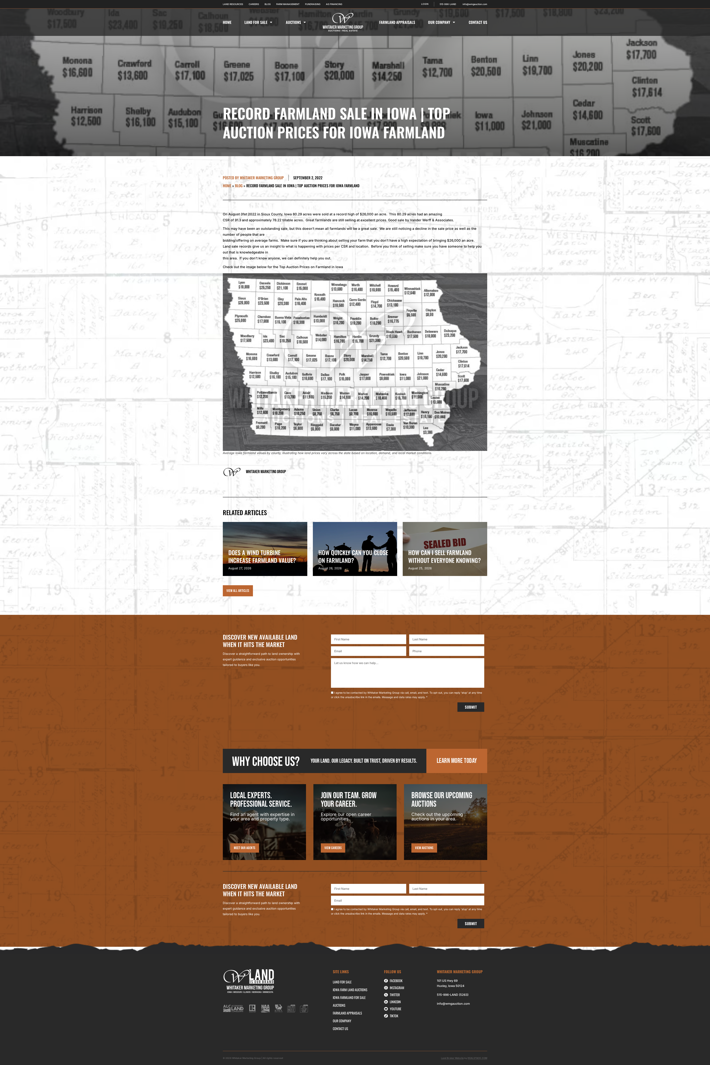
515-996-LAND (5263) (453, 995)
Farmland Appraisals (397, 22)
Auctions (293, 22)
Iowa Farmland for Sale (349, 997)
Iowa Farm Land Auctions (350, 989)
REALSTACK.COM (477, 1058)
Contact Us (478, 22)
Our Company (439, 22)
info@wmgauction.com (453, 1003)
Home (227, 22)
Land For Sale (255, 22)
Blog (239, 185)
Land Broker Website (452, 1058)
